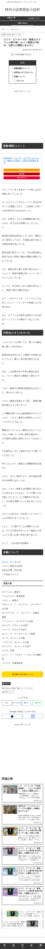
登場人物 (20, 81)
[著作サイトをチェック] (12, 716)
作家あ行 (7, 683)
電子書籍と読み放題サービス (22, 674)
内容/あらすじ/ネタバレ (23, 72)
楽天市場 (21, 174)
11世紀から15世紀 (10, 688)
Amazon (21, 170)
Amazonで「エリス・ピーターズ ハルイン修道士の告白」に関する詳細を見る (21, 160)
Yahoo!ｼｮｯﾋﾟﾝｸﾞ (22, 177)
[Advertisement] (22, 116)
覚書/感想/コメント (22, 68)
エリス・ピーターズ (26, 688)
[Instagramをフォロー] (33, 716)
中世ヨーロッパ (9, 692)
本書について (19, 76)
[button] (40, 555)
